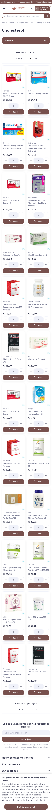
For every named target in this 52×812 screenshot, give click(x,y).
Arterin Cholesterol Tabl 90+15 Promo (13, 94)
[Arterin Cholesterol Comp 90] (13, 183)
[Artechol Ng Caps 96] (13, 238)
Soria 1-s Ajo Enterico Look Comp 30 (12, 620)
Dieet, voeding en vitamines (21, 22)
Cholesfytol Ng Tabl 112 (38, 93)
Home (4, 22)
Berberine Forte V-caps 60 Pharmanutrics (38, 305)
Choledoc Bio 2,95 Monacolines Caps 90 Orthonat (37, 148)
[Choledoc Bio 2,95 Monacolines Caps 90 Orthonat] (38, 129)
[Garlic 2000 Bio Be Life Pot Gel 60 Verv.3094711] (38, 551)
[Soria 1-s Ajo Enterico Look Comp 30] (13, 603)
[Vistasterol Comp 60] (38, 342)
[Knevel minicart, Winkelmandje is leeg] (37, 9)
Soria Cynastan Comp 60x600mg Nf (12, 568)
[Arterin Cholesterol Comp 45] (13, 394)
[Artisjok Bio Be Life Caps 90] (38, 446)
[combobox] (23, 15)
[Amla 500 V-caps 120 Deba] (38, 603)
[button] (26, 40)
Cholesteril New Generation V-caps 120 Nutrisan (12, 307)
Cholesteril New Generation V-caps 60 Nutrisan (12, 674)
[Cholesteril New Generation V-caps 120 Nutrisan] (13, 288)
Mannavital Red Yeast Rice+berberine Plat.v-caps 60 (37, 203)
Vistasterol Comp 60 (36, 359)
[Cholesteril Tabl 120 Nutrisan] (13, 446)
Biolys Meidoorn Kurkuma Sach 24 (35, 412)
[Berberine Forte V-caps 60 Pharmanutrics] (38, 288)
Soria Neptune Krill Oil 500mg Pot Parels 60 (37, 516)
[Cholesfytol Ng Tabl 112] (38, 77)
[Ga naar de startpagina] (18, 8)
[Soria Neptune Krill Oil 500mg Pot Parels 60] (38, 498)
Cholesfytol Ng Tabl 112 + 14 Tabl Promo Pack (13, 146)
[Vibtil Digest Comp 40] (38, 238)
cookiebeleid (40, 799)
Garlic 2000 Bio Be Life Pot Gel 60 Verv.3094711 (38, 568)
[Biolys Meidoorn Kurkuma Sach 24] (38, 394)
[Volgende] (35, 709)
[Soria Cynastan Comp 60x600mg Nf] (13, 551)
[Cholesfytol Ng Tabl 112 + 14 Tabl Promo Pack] (13, 129)
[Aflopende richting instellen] (35, 58)
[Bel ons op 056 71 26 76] (32, 9)
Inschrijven (26, 739)
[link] (16, 709)
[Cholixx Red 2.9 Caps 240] (13, 342)
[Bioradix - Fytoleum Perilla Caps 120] (13, 498)
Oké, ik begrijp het (26, 806)
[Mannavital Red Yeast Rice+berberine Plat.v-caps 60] (38, 183)
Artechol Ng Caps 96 (11, 255)
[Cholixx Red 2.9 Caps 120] (38, 655)
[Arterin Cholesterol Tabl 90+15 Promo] (13, 77)
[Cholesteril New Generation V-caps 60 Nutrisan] (13, 655)
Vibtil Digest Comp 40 (37, 255)
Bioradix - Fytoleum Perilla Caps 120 (11, 516)
